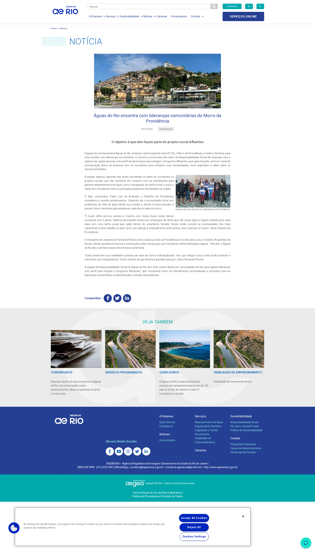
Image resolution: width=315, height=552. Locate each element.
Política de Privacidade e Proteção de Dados (157, 496)
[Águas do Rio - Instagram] (128, 451)
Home (54, 28)
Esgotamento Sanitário (208, 426)
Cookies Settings (194, 536)
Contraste (232, 6)
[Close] (243, 516)
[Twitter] (117, 298)
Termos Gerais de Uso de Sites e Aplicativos (158, 492)
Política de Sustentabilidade (246, 430)
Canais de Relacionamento (245, 448)
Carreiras (161, 16)
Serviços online (243, 16)
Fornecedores (179, 16)
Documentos (202, 434)
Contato (235, 438)
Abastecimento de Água (209, 422)
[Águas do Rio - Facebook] (110, 451)
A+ (249, 6)
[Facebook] (108, 298)
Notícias (63, 28)
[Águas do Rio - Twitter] (137, 451)
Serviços (200, 416)
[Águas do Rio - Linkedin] (146, 451)
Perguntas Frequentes (243, 444)
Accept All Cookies (194, 518)
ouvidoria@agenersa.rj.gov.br (147, 467)
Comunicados (167, 440)
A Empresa (166, 416)
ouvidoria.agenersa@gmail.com (184, 467)
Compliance (166, 426)
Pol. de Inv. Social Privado (244, 426)
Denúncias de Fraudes (243, 452)
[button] (14, 528)
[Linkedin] (127, 298)
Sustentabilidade (241, 416)
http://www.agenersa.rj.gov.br (221, 467)
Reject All (194, 527)
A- (260, 6)
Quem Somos (167, 422)
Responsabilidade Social (244, 422)
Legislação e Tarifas (206, 430)
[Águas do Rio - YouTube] (119, 451)
